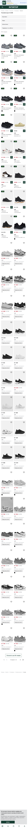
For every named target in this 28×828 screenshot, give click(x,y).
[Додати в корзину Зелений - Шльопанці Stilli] (24, 131)
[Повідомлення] (24, 7)
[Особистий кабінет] (24, 826)
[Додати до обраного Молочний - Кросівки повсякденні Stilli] (24, 523)
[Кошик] (13, 826)
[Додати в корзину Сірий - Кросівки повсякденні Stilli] (11, 51)
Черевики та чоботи (7, 28)
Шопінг (7, 10)
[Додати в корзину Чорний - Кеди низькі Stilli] (24, 157)
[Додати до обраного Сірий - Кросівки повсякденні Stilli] (11, 35)
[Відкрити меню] (8, 826)
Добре (8, 822)
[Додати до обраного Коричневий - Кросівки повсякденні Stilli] (24, 550)
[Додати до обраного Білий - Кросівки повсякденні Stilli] (24, 347)
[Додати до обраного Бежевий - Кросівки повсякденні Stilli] (11, 243)
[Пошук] (2, 7)
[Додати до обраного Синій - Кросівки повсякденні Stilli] (11, 372)
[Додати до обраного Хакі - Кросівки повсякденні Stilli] (24, 628)
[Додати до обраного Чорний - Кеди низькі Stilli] (24, 141)
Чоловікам (17, 10)
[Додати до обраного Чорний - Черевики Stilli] (24, 166)
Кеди (3, 20)
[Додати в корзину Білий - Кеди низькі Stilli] (11, 157)
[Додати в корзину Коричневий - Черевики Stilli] (11, 182)
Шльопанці (5, 24)
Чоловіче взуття (19, 672)
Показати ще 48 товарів (14, 655)
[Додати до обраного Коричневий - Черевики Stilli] (11, 166)
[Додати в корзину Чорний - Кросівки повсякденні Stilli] (24, 78)
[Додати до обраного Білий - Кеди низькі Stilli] (11, 141)
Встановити (23, 2)
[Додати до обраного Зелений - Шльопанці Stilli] (24, 115)
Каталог (11, 10)
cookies (18, 811)
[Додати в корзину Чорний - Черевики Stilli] (24, 182)
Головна (2, 10)
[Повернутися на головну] (13, 7)
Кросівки (4, 16)
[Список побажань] (19, 826)
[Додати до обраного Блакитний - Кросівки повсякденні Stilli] (11, 550)
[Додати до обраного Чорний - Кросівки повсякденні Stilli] (24, 62)
